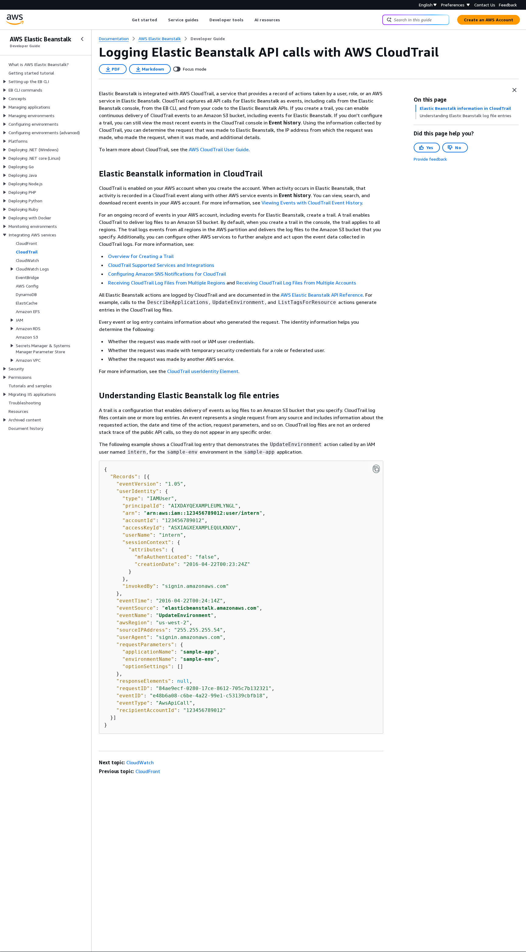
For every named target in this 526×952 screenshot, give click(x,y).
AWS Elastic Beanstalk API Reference (322, 295)
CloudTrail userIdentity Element (202, 371)
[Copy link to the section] (94, 174)
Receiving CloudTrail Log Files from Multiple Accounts (296, 283)
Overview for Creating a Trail (141, 256)
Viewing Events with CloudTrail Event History (311, 203)
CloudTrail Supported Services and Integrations (161, 265)
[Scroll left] (127, 20)
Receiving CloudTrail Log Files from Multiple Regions (166, 283)
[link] (208, 39)
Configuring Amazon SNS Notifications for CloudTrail (167, 274)
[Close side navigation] (82, 39)
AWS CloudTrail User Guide (219, 149)
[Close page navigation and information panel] (514, 90)
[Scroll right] (285, 20)
